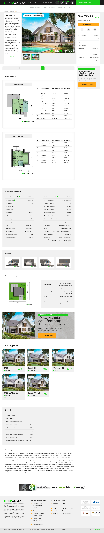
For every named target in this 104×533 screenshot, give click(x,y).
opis (43, 68)
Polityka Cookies (66, 513)
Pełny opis (11, 56)
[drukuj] (94, 29)
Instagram (55, 513)
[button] (72, 33)
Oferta (45, 8)
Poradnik (51, 8)
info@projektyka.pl (47, 2)
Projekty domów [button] (35, 8)
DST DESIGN (97, 529)
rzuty (4, 68)
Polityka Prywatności (67, 508)
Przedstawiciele (66, 506)
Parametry (10, 68)
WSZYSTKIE (12, 11)
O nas (63, 503)
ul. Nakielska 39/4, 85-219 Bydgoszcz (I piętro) (38, 505)
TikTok (55, 508)
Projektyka (6, 11)
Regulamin (65, 511)
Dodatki (38, 68)
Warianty (32, 68)
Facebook (55, 503)
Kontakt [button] (71, 8)
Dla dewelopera (61, 8)
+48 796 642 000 (37, 520)
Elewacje (17, 68)
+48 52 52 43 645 (35, 2)
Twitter (55, 506)
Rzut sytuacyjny (24, 68)
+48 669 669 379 (37, 518)
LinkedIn (55, 511)
